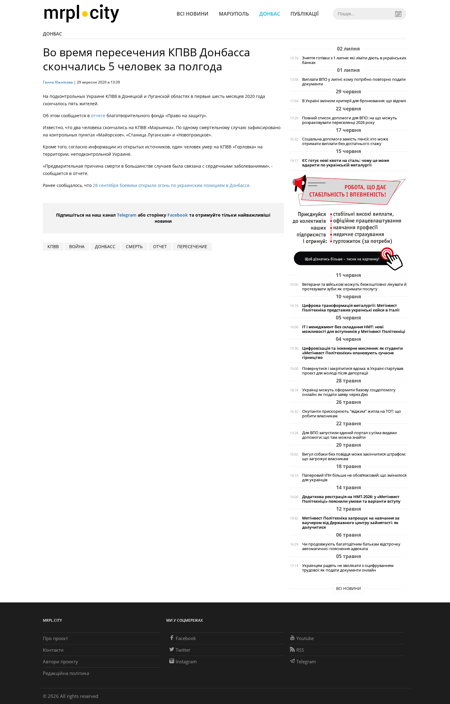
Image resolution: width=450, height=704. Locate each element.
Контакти (53, 650)
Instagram (186, 661)
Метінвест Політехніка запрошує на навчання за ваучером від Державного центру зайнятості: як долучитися (350, 523)
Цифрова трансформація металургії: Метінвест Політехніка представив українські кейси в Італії (350, 307)
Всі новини (192, 13)
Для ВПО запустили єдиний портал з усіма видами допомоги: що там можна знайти (349, 435)
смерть (134, 246)
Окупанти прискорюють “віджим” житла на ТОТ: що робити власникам (351, 413)
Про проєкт (55, 638)
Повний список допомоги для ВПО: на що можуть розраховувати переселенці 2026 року (349, 120)
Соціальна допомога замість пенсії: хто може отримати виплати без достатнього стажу (345, 141)
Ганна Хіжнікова (58, 82)
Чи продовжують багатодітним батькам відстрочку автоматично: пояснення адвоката (351, 546)
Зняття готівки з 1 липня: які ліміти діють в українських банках (354, 60)
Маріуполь (234, 13)
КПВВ (53, 246)
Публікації (305, 13)
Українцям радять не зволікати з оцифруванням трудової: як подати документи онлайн (348, 567)
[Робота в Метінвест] (348, 222)
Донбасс (105, 246)
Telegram (127, 215)
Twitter (183, 650)
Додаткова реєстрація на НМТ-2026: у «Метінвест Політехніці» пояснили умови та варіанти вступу (351, 499)
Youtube (305, 638)
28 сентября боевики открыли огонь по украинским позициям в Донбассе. (172, 185)
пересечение (192, 246)
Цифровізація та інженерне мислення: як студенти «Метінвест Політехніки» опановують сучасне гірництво (352, 353)
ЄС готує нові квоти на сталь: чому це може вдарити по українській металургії (345, 162)
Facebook (177, 215)
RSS (300, 650)
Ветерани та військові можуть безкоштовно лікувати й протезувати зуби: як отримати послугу (354, 286)
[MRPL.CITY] (81, 13)
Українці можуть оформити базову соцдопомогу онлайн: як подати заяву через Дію (349, 392)
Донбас (269, 13)
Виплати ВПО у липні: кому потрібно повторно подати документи (354, 81)
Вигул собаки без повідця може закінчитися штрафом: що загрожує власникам (354, 456)
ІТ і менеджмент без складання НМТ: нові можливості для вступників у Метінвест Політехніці (353, 329)
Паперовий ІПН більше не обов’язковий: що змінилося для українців (354, 477)
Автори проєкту (60, 661)
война (76, 246)
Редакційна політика (66, 673)
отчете (98, 115)
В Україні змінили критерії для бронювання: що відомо (354, 101)
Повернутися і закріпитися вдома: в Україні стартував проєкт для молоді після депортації (352, 370)
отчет (160, 246)
